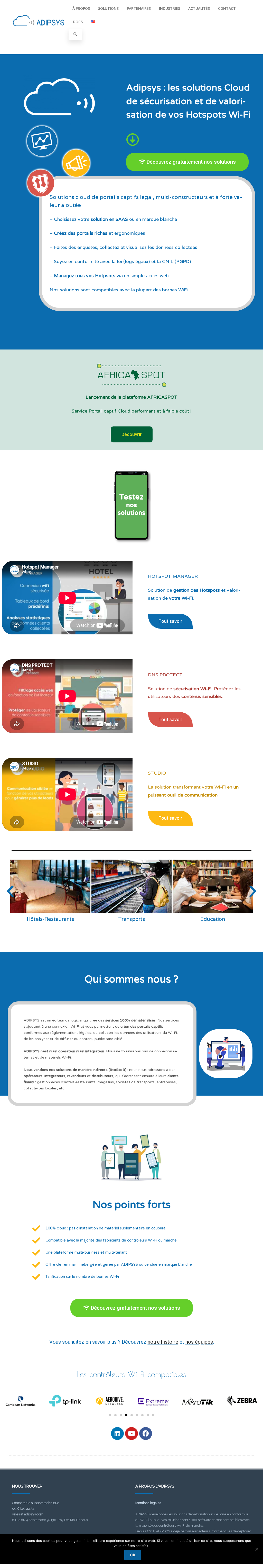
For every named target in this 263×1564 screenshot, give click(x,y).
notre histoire (163, 1342)
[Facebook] (145, 1433)
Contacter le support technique (35, 1503)
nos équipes (199, 1342)
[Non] (256, 1549)
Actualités (199, 8)
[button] (10, 891)
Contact (227, 8)
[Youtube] (131, 1433)
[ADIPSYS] (38, 32)
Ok (133, 1555)
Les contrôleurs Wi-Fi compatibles (131, 1374)
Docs (78, 21)
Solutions (108, 8)
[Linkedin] (117, 1433)
